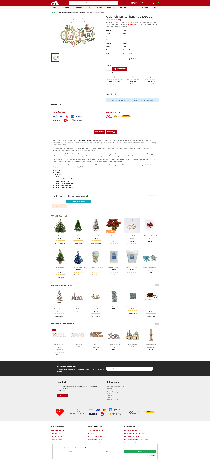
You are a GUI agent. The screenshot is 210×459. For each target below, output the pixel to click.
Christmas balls (55, 433)
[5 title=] (59, 241)
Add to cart (120, 69)
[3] (112, 20)
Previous (156, 285)
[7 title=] (61, 241)
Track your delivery (112, 399)
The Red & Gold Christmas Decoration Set (136, 440)
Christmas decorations (57, 430)
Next (158, 285)
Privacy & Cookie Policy (150, 455)
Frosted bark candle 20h (96, 267)
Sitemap (109, 395)
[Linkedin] (76, 400)
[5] (117, 20)
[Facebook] (58, 400)
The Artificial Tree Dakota (131, 436)
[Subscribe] (151, 369)
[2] (110, 20)
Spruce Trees (91, 433)
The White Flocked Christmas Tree (134, 433)
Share (111, 94)
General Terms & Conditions (115, 386)
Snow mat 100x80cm (114, 267)
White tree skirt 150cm (132, 267)
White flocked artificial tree (96, 235)
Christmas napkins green (132, 306)
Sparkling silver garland (114, 306)
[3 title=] (57, 241)
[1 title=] (55, 241)
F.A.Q (108, 390)
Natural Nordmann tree (60, 235)
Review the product (79, 202)
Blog (108, 397)
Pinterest (115, 94)
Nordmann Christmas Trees (95, 430)
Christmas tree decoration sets (59, 443)
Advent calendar (132, 344)
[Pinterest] (62, 400)
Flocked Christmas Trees (95, 440)
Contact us (110, 394)
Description (99, 132)
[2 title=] (94, 241)
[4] (114, 20)
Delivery (109, 388)
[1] (107, 20)
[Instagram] (65, 400)
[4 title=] (98, 241)
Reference (54, 104)
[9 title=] (63, 241)
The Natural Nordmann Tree (132, 430)
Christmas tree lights (57, 436)
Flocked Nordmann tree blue (78, 267)
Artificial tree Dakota (78, 235)
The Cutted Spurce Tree (131, 443)
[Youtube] (69, 400)
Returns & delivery (112, 392)
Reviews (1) (111, 132)
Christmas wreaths (56, 440)
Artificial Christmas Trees (95, 436)
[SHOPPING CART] (157, 3)
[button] (145, 7)
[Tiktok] (73, 400)
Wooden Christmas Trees (95, 443)
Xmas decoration (77, 344)
